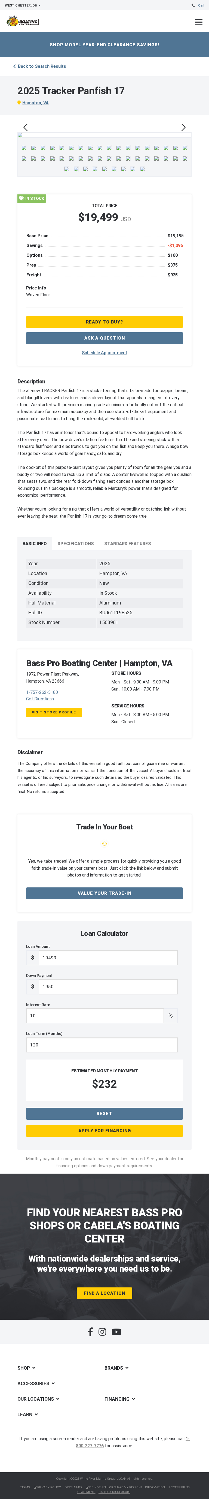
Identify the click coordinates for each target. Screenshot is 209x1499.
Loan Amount (38, 952)
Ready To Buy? (104, 322)
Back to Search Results (42, 66)
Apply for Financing (104, 1130)
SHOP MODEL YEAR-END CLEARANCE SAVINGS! (104, 44)
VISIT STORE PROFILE (54, 712)
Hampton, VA (35, 102)
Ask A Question (104, 338)
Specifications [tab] (75, 543)
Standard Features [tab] (127, 543)
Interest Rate (99, 1011)
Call (201, 5)
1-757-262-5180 (42, 692)
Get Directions (40, 698)
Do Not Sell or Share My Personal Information (127, 1487)
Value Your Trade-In (104, 893)
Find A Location (104, 1293)
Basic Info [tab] (35, 543)
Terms (25, 1487)
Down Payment (39, 981)
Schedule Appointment (104, 352)
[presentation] (25, 127)
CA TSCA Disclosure (114, 1492)
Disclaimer (74, 1487)
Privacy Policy (49, 1487)
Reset (104, 1113)
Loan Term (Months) (44, 1033)
